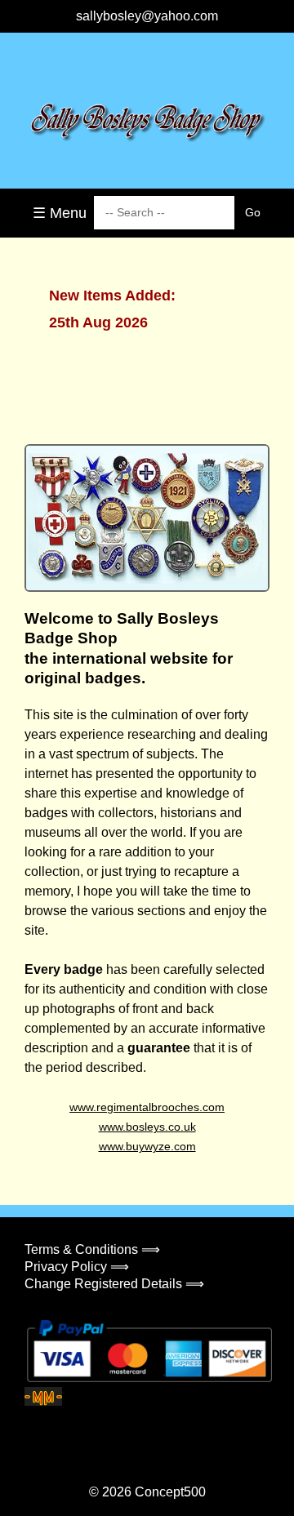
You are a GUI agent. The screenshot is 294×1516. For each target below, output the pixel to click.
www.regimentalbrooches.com (147, 1107)
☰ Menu (60, 213)
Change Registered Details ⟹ (114, 1284)
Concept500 (170, 1492)
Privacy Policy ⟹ (76, 1267)
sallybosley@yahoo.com (147, 16)
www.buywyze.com (147, 1146)
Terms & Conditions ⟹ (92, 1249)
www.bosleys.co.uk (147, 1126)
